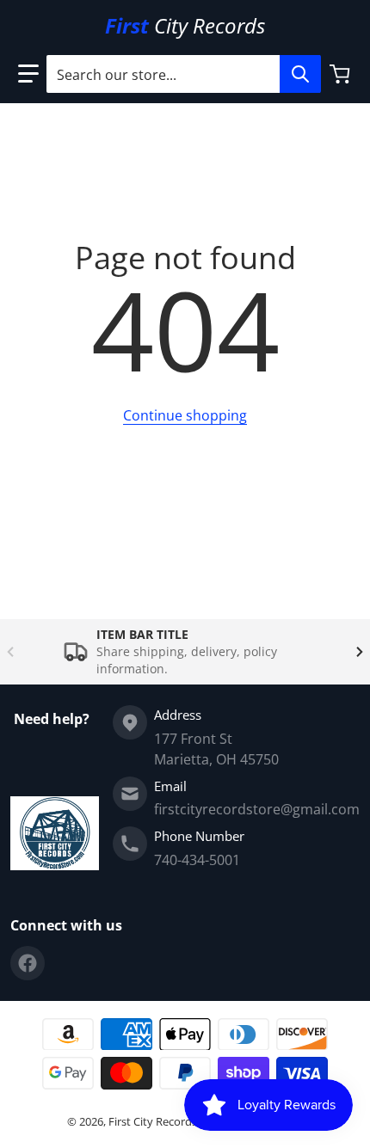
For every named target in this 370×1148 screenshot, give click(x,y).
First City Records (152, 1121)
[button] (28, 74)
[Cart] (342, 74)
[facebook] (27, 963)
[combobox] (183, 74)
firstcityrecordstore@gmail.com (257, 809)
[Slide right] (359, 652)
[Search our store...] (300, 74)
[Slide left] (10, 652)
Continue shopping (185, 415)
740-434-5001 (197, 859)
